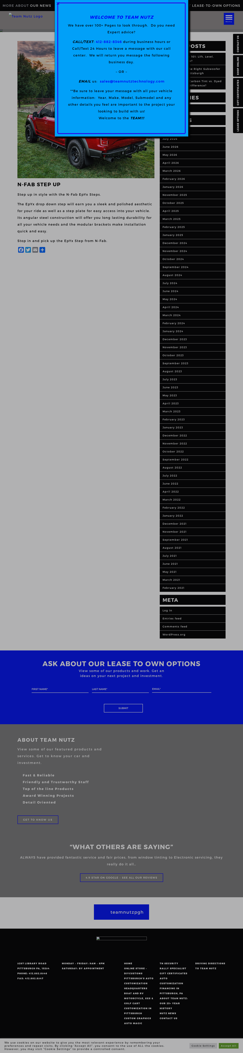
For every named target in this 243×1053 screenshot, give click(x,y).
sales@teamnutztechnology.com (132, 81)
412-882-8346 (109, 42)
